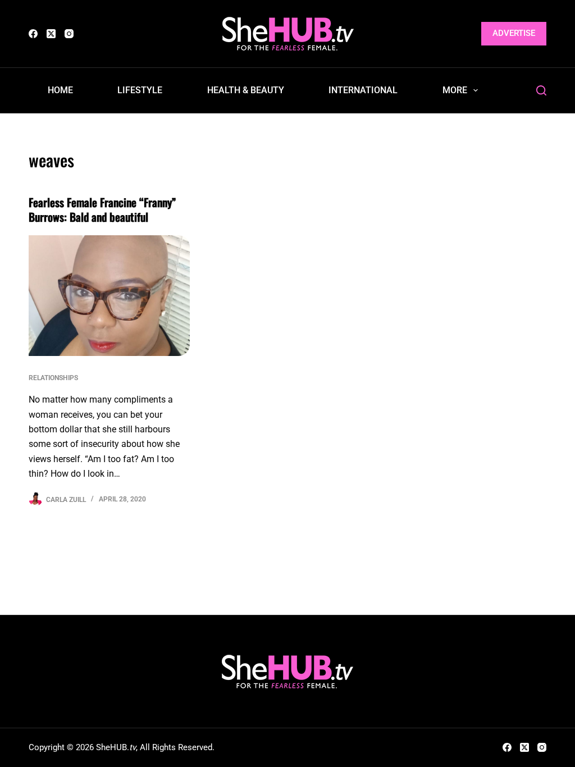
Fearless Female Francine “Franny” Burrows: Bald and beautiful (102, 209)
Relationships (53, 378)
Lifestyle (139, 90)
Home (60, 90)
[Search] (541, 90)
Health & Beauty (245, 90)
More (454, 90)
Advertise (513, 33)
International (363, 90)
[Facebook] (33, 33)
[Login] (466, 34)
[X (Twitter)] (51, 33)
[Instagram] (69, 33)
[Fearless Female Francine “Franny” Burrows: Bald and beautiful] (109, 295)
